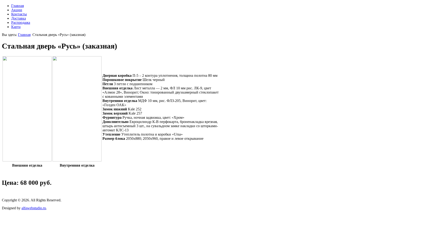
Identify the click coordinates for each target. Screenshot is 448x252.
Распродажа (20, 22)
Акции (16, 10)
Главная (17, 6)
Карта (16, 27)
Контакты (19, 14)
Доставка (18, 18)
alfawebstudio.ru (33, 208)
